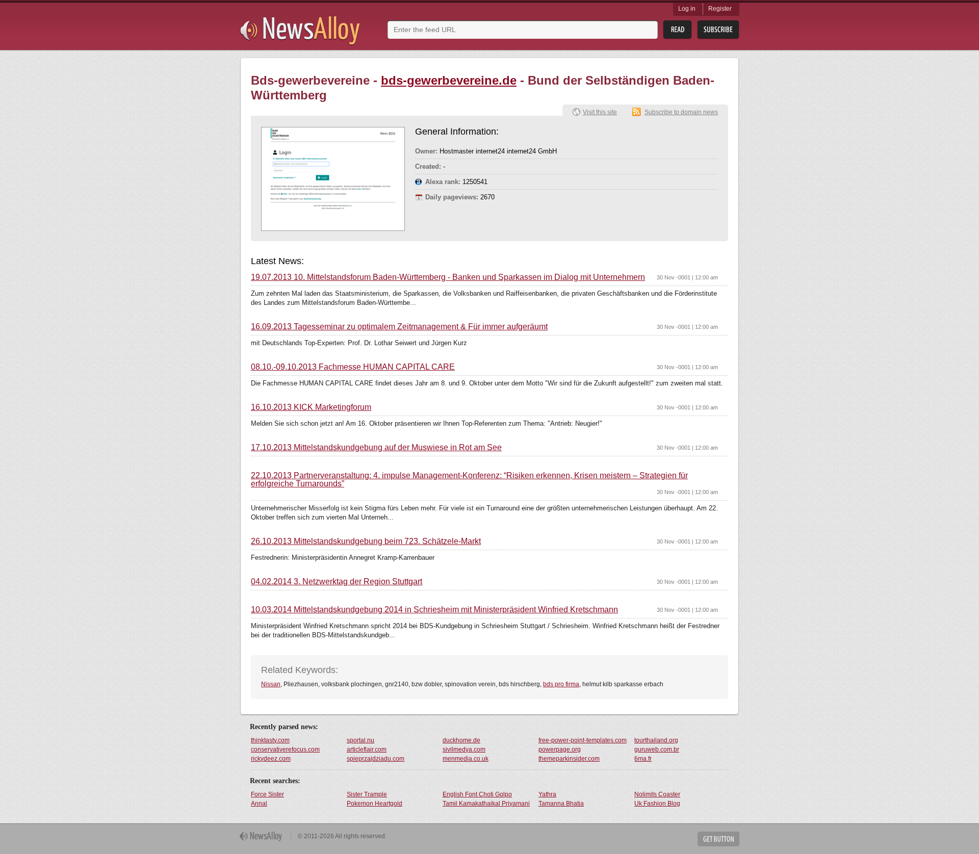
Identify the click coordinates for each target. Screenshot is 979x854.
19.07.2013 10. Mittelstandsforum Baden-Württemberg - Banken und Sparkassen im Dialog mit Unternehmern (448, 277)
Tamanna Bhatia (561, 803)
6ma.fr (643, 758)
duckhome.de (461, 740)
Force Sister (267, 794)
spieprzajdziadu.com (375, 758)
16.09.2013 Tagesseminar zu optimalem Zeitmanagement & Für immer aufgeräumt (399, 327)
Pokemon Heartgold (374, 803)
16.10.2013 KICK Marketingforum (311, 407)
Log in (686, 8)
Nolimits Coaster (657, 794)
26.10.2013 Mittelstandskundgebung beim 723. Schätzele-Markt (366, 541)
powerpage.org (559, 749)
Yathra (547, 794)
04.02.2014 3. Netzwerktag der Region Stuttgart (336, 582)
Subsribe (718, 29)
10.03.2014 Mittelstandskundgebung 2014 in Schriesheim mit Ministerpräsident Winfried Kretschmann (434, 610)
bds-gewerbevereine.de (449, 80)
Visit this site (600, 112)
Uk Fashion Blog (657, 803)
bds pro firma (561, 684)
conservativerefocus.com (285, 749)
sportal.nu (360, 740)
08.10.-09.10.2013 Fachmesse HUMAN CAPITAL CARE (353, 367)
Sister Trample (367, 794)
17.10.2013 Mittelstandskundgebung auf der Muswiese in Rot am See (376, 448)
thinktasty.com (270, 740)
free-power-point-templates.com (582, 740)
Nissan (270, 684)
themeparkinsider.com (569, 758)
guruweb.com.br (656, 749)
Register (720, 8)
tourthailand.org (656, 740)
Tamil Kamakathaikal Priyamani (486, 803)
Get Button (718, 839)
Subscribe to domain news (681, 112)
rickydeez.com (271, 758)
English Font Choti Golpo (477, 794)
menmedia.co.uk (465, 758)
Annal (259, 803)
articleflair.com (367, 749)
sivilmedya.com (464, 749)
